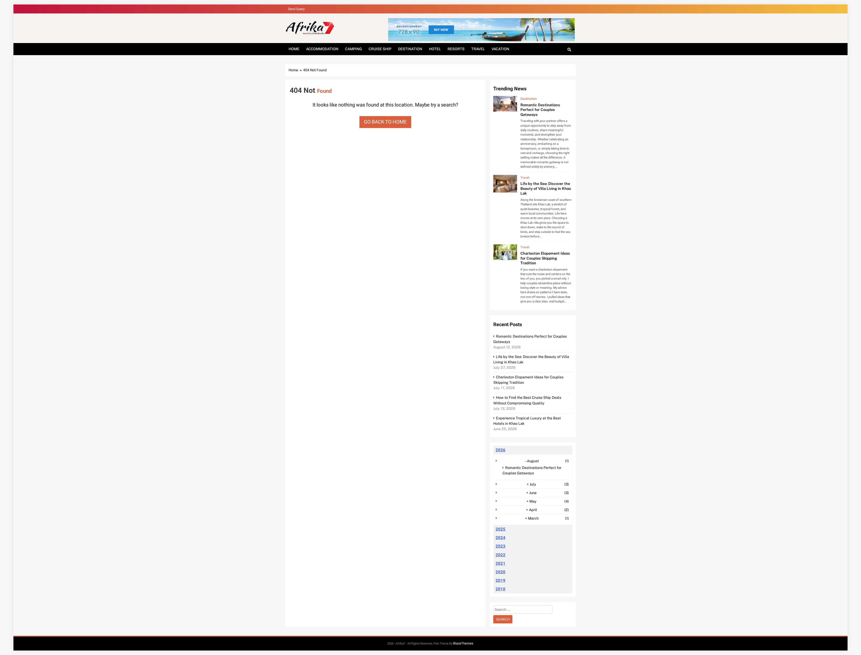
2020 (500, 572)
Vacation (500, 49)
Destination (410, 49)
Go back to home (385, 122)
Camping (353, 49)
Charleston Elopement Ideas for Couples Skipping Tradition (545, 258)
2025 (500, 529)
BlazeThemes (463, 643)
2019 (500, 580)
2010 (500, 589)
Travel (478, 49)
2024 (500, 538)
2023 (500, 546)
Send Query (296, 9)
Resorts (456, 49)
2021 (500, 563)
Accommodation (322, 49)
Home (294, 49)
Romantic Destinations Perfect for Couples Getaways (540, 110)
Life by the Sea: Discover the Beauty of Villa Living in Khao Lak (545, 188)
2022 (500, 555)
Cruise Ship (380, 49)
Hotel (435, 49)
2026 (500, 450)
